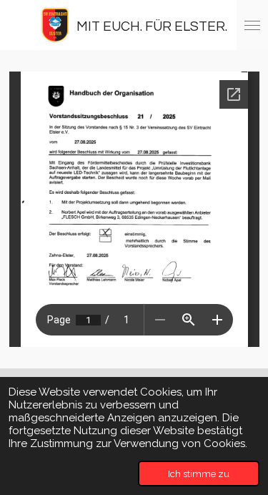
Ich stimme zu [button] (198, 473)
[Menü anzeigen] (252, 25)
